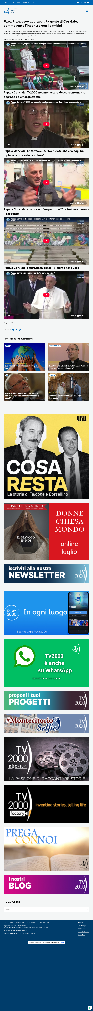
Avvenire (26, 2)
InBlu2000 (16, 2)
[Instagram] (85, 2)
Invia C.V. (80, 923)
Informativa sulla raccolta (35, 942)
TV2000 (7, 2)
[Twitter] (81, 2)
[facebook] (13, 329)
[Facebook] (78, 2)
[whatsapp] (19, 329)
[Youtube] (88, 2)
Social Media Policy (83, 932)
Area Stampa (82, 926)
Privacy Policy (82, 929)
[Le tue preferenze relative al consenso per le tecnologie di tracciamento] (90, 1008)
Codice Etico (81, 935)
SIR (33, 2)
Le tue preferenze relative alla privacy (51, 942)
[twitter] (16, 329)
